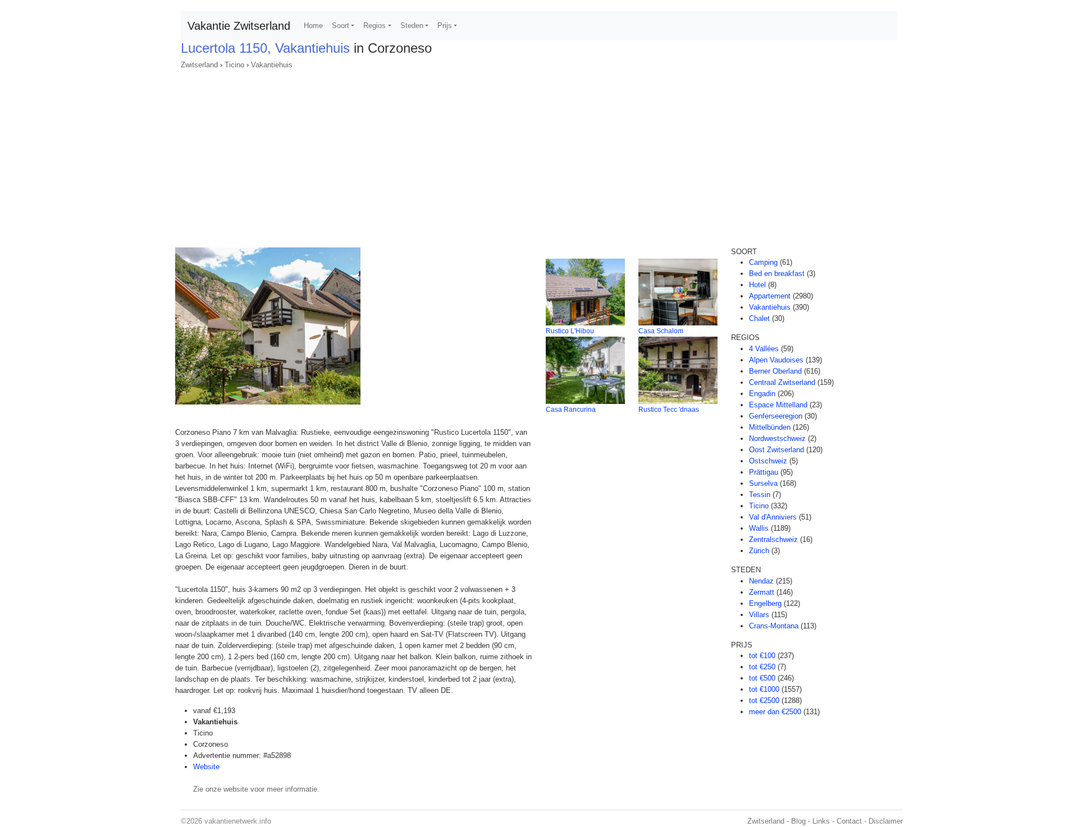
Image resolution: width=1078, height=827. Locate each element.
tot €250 (762, 667)
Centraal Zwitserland (782, 382)
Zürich (759, 550)
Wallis (759, 528)
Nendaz (761, 581)
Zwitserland (199, 65)
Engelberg (765, 603)
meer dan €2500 (775, 711)
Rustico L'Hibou (570, 331)
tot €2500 (764, 700)
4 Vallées (764, 348)
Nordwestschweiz (777, 438)
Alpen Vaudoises (776, 360)
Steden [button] (411, 25)
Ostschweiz (768, 461)
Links (821, 821)
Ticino (234, 65)
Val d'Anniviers (773, 517)
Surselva (763, 483)
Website (206, 766)
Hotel (757, 285)
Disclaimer (886, 821)
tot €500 (762, 678)
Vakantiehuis (272, 65)
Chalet (759, 318)
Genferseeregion (775, 416)
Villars (759, 614)
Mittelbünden (770, 427)
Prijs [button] (444, 25)
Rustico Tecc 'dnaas (668, 410)
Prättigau (763, 472)
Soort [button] (340, 25)
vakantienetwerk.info (237, 821)
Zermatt (761, 592)
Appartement (770, 296)
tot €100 (762, 655)
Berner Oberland (775, 371)
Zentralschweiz (773, 539)
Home (313, 25)
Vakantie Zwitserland (239, 26)
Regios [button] (374, 25)
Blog (798, 821)
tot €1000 (764, 689)
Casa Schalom (660, 331)
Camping (763, 262)
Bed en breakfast (777, 273)
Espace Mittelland (778, 405)
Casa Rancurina (571, 410)
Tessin (759, 494)
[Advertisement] (539, 154)
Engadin (762, 393)
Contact (849, 821)
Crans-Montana (773, 626)
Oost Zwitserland (776, 449)
